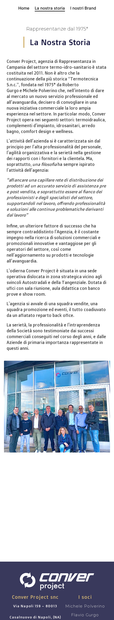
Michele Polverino (85, 606)
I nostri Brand (83, 8)
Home (23, 8)
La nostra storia (50, 8)
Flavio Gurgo (85, 614)
